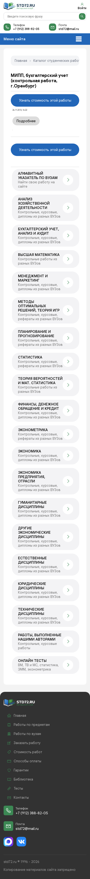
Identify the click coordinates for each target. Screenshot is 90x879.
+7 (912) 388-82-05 (26, 29)
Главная (21, 60)
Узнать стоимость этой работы (45, 100)
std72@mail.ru (69, 29)
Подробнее (26, 121)
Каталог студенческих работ (56, 60)
